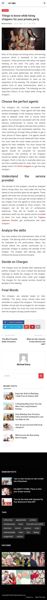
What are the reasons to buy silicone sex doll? (36, 341)
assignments (8, 536)
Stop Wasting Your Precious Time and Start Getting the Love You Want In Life (29, 416)
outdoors (27, 528)
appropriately (21, 520)
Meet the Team (40, 597)
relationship (8, 520)
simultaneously (9, 524)
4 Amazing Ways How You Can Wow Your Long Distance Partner (28, 406)
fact (28, 532)
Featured (5, 10)
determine (7, 528)
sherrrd (17, 528)
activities (33, 520)
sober (21, 532)
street (37, 528)
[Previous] (5, 445)
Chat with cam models (35, 524)
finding (36, 532)
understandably (9, 532)
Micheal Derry (7, 23)
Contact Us (29, 597)
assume (20, 536)
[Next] (9, 445)
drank (21, 524)
